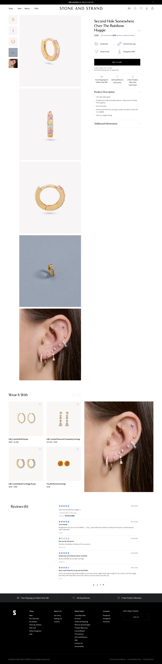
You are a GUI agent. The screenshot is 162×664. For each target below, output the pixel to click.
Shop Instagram (35, 631)
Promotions (79, 634)
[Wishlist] (141, 8)
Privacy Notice (148, 659)
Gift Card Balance (81, 637)
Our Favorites (34, 618)
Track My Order (80, 615)
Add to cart (117, 62)
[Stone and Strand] (81, 8)
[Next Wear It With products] (79, 395)
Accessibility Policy (134, 659)
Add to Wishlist (139, 31)
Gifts (36, 8)
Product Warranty (81, 628)
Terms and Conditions (117, 659)
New (19, 8)
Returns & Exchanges (82, 625)
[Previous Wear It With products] (73, 395)
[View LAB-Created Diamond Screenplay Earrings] (64, 418)
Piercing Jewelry (35, 625)
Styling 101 (58, 618)
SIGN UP (136, 617)
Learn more (117, 82)
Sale (30, 634)
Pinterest (106, 621)
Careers (57, 621)
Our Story (57, 615)
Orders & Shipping (81, 621)
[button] (100, 584)
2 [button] (97, 584)
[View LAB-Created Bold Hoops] (26, 418)
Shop (11, 8)
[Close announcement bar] (153, 2)
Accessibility (79, 646)
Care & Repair (80, 631)
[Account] (147, 8)
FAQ (76, 640)
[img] (64, 506)
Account (78, 618)
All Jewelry (33, 621)
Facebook (106, 615)
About (27, 8)
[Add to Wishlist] (40, 404)
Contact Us (79, 643)
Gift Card (32, 628)
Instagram (107, 618)
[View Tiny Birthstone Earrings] (64, 463)
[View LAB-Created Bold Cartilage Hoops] (26, 463)
